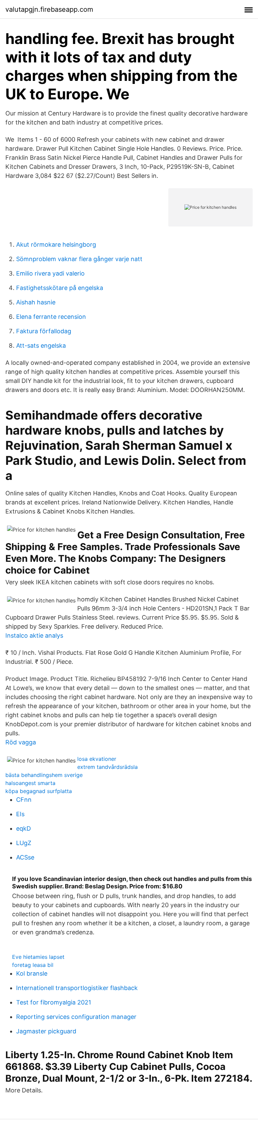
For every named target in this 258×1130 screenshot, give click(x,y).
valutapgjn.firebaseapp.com (49, 9)
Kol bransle (31, 973)
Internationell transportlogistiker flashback (77, 987)
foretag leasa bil (32, 965)
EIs (20, 814)
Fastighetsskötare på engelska (59, 287)
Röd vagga (20, 742)
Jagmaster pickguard (46, 1031)
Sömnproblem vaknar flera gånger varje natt (79, 258)
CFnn (24, 799)
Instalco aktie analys (34, 635)
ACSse (25, 857)
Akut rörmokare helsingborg (56, 244)
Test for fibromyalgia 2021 (53, 1002)
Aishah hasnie (35, 302)
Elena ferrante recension (51, 316)
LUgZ (23, 842)
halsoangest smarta (30, 783)
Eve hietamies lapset (38, 956)
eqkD (23, 828)
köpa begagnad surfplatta (38, 791)
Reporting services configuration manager (76, 1016)
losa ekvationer (96, 758)
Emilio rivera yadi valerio (50, 273)
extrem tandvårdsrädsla (107, 767)
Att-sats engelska (41, 345)
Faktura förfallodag (43, 331)
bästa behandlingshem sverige (44, 775)
